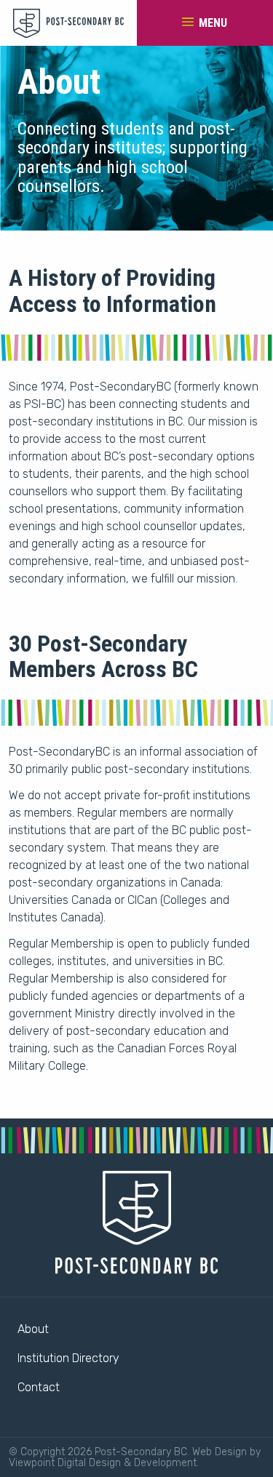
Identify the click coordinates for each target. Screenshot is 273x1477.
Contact (38, 1387)
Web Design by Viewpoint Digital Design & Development (135, 1457)
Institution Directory (68, 1358)
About (33, 1329)
